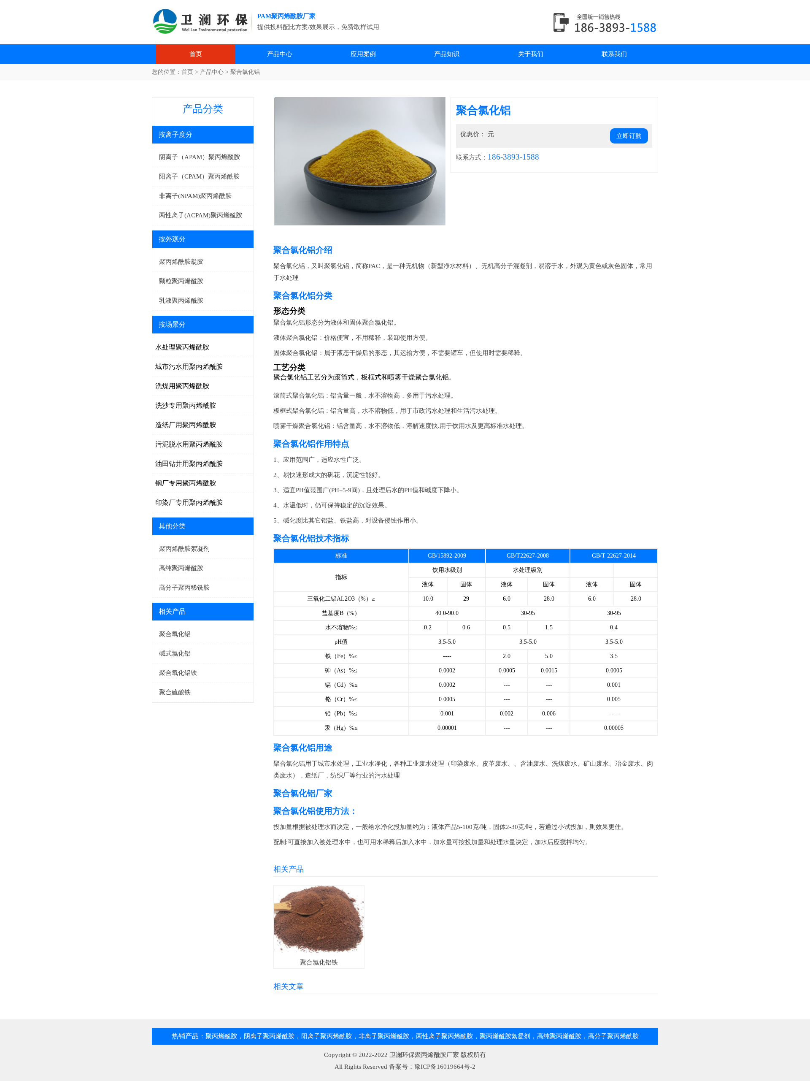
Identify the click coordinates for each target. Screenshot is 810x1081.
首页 (195, 54)
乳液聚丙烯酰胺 (181, 300)
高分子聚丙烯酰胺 (613, 1036)
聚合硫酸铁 (175, 692)
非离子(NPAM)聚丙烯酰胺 (195, 195)
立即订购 (629, 136)
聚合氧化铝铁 (178, 672)
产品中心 (279, 54)
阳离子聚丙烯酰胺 (326, 1036)
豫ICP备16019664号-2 (444, 1066)
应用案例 (363, 54)
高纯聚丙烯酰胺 (181, 568)
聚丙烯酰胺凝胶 (181, 261)
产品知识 (446, 54)
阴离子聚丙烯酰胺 (269, 1036)
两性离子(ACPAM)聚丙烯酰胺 (200, 215)
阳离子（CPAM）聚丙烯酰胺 (199, 176)
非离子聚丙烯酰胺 (384, 1036)
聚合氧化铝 (175, 634)
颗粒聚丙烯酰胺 (181, 281)
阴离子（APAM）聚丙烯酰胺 (199, 157)
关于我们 (530, 54)
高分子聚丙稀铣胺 (184, 587)
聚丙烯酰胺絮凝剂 (184, 548)
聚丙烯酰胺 (204, 23)
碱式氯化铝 (175, 653)
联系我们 (614, 54)
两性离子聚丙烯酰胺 (444, 1036)
